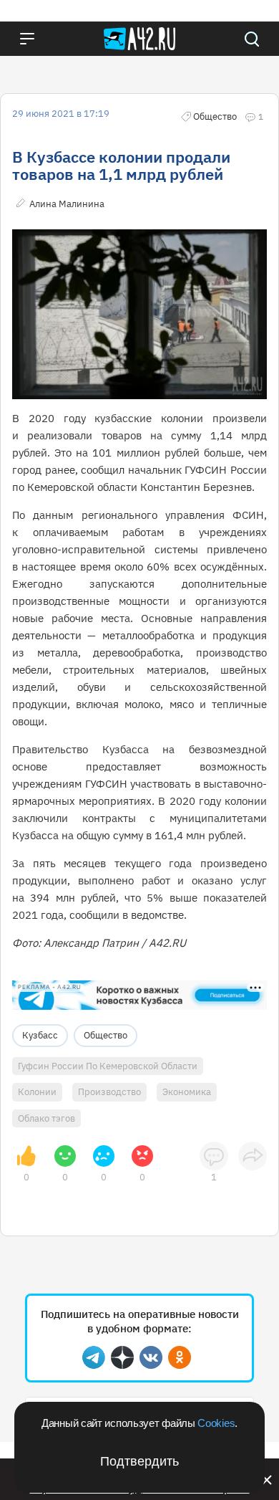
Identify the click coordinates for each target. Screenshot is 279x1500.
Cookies (216, 1423)
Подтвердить (139, 1461)
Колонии (37, 1092)
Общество (105, 1035)
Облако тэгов (46, 1118)
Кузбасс (40, 1035)
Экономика (186, 1092)
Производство (109, 1092)
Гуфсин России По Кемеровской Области (107, 1066)
